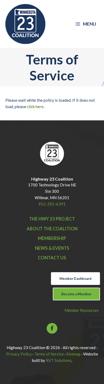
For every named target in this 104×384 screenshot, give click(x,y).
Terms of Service (49, 354)
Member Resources (82, 310)
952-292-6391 (52, 204)
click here (35, 106)
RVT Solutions (58, 360)
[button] (52, 328)
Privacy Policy (19, 354)
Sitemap (73, 354)
